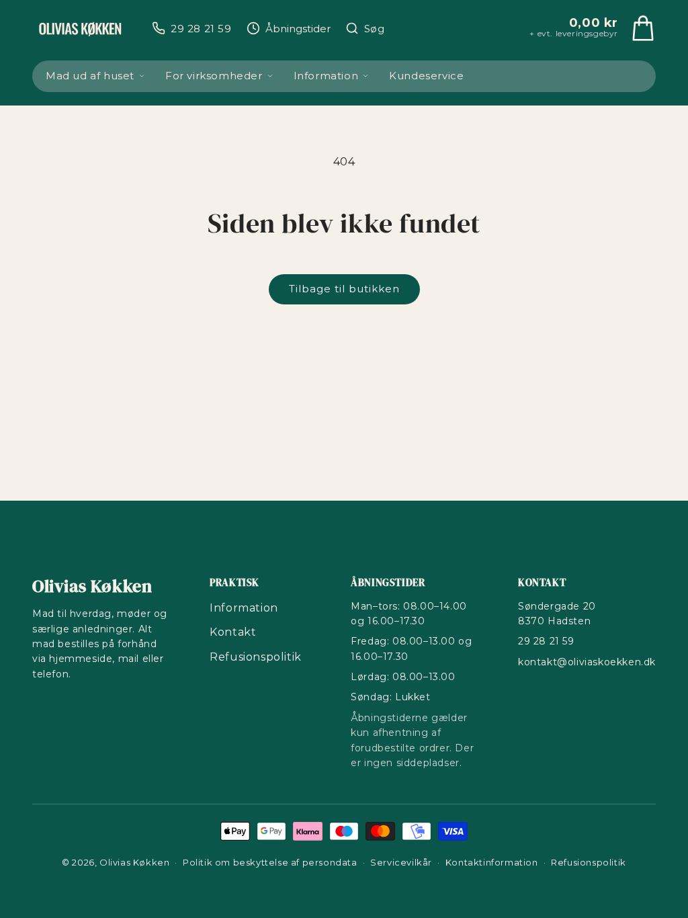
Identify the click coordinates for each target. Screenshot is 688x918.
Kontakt (233, 632)
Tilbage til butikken (344, 288)
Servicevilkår (401, 862)
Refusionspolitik (256, 657)
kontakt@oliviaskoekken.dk (587, 662)
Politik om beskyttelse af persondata (270, 862)
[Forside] (80, 28)
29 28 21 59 (546, 641)
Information (326, 75)
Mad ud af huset (90, 75)
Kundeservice (426, 75)
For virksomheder (214, 75)
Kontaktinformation (491, 862)
